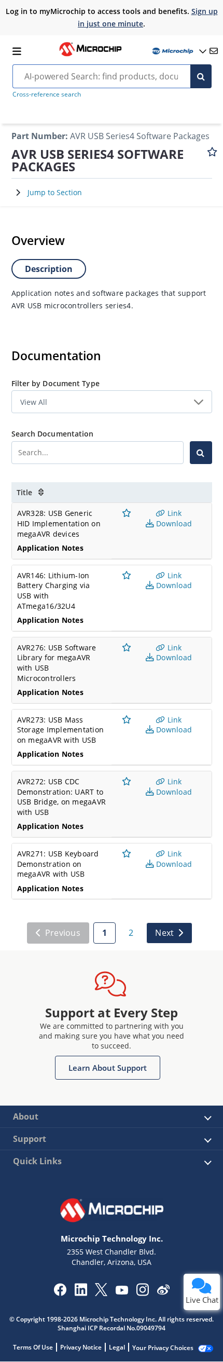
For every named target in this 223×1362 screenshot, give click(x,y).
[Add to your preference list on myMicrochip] (212, 156)
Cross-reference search (46, 94)
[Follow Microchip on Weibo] (163, 1292)
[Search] (201, 76)
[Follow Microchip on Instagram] (142, 1293)
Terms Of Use (33, 1347)
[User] (178, 51)
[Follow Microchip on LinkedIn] (80, 1293)
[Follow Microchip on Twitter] (101, 1293)
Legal (117, 1347)
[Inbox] (214, 51)
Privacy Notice (81, 1347)
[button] (107, 1068)
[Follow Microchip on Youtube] (121, 1291)
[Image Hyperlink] (90, 55)
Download (173, 523)
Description (49, 269)
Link (173, 513)
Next (164, 932)
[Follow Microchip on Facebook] (59, 1293)
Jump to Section (54, 192)
